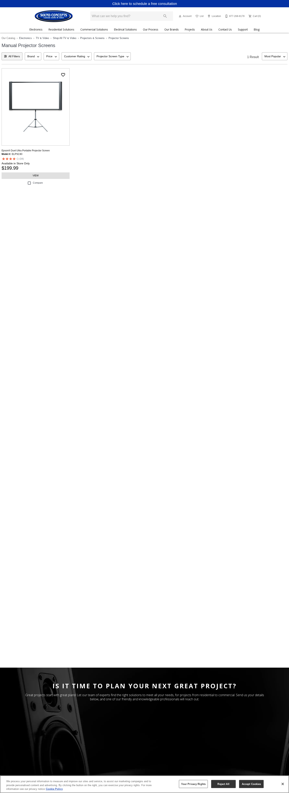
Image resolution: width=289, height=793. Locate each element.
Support (243, 29)
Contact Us (225, 29)
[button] (180, 16)
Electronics (35, 29)
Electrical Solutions (125, 29)
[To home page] (53, 16)
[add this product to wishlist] (63, 75)
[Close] (282, 784)
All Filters (14, 56)
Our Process (150, 29)
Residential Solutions (61, 29)
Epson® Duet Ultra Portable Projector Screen (26, 150)
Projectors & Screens (92, 38)
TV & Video (42, 38)
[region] (144, 784)
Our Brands (171, 29)
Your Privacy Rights (193, 783)
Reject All (223, 783)
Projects (190, 29)
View (36, 175)
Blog (257, 29)
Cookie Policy (54, 788)
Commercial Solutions (94, 29)
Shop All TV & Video (64, 38)
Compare (38, 182)
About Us (206, 29)
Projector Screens (119, 38)
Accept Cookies (251, 783)
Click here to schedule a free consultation (144, 4)
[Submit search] (165, 16)
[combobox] (33, 56)
